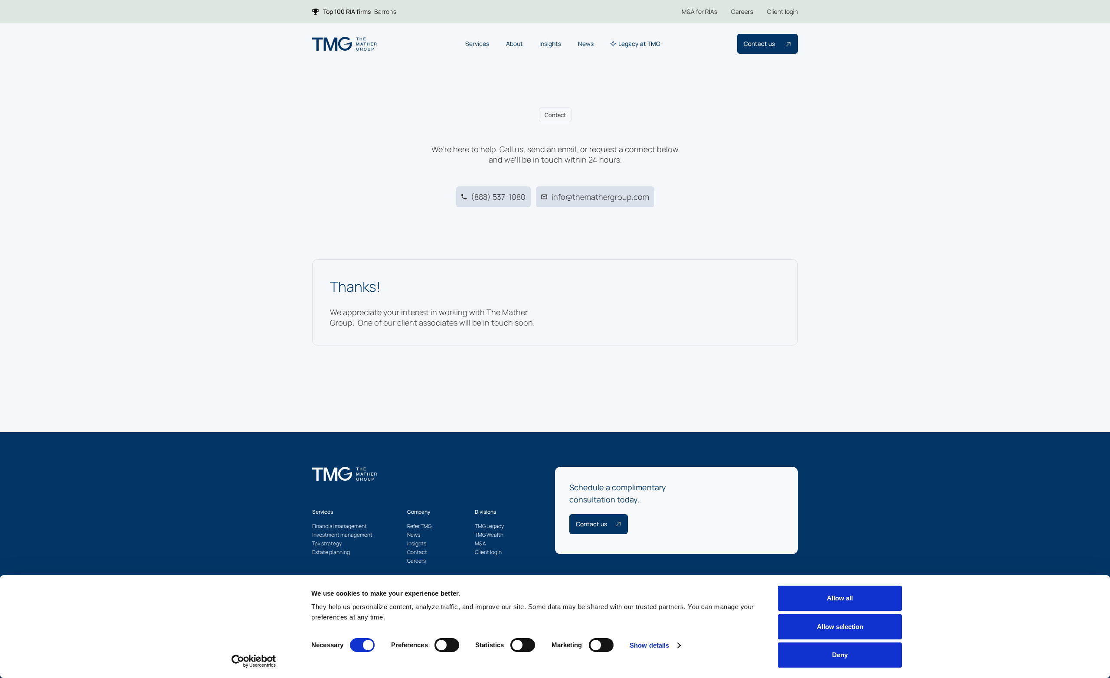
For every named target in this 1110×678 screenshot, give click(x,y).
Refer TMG (419, 526)
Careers (742, 11)
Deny (840, 654)
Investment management (342, 534)
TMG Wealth (489, 534)
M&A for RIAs (699, 11)
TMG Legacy (489, 526)
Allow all (840, 598)
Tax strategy (327, 543)
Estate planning (331, 552)
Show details (649, 645)
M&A (480, 543)
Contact (417, 552)
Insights (416, 543)
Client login (782, 11)
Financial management (339, 526)
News (413, 534)
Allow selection (840, 626)
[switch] (446, 645)
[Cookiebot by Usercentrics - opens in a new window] (254, 661)
